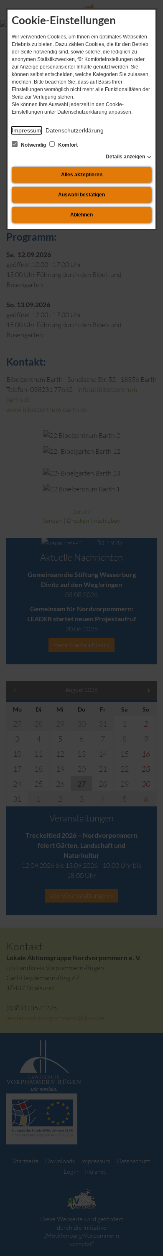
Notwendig (33, 145)
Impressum (26, 130)
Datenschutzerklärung (75, 130)
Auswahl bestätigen (81, 195)
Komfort (67, 145)
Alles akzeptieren (81, 175)
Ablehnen (81, 215)
